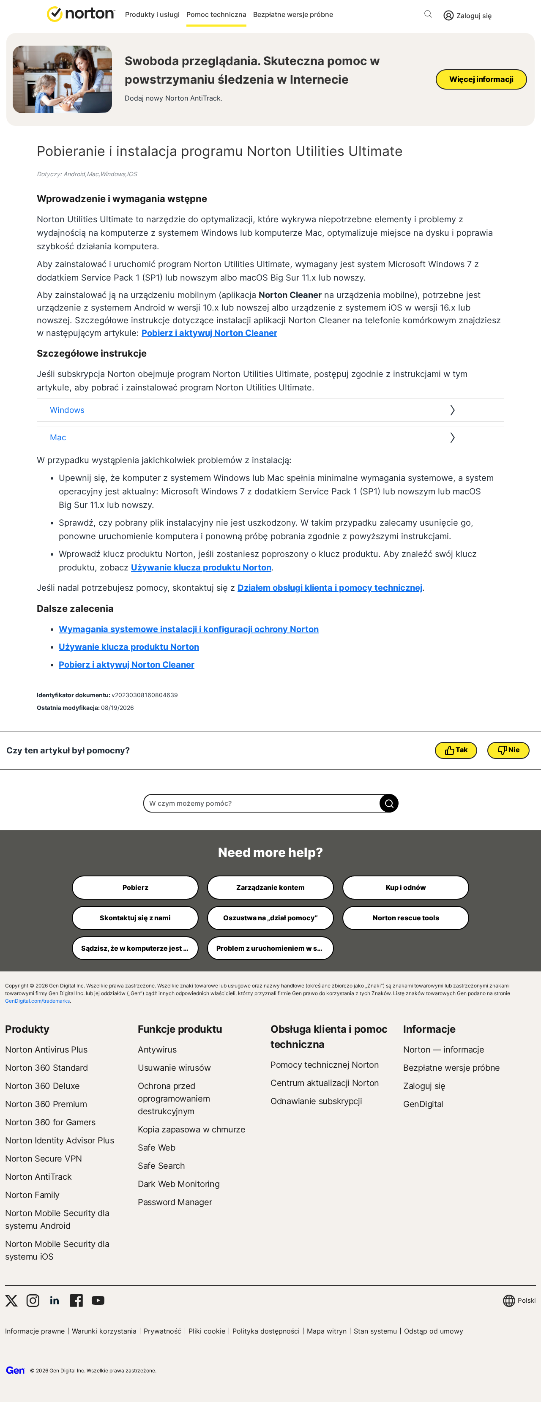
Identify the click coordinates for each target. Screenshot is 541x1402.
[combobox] (270, 803)
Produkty (27, 1029)
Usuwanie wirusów (174, 1068)
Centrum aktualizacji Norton (324, 1083)
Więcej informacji (481, 79)
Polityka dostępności (266, 1331)
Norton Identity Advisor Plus (59, 1140)
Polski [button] (527, 1300)
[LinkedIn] (54, 1300)
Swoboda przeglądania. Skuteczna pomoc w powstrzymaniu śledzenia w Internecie (252, 70)
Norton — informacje (443, 1050)
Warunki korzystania (104, 1331)
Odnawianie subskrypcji (316, 1101)
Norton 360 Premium (46, 1104)
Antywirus (157, 1050)
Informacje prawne (35, 1331)
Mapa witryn (327, 1331)
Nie (513, 749)
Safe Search (161, 1166)
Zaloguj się (474, 15)
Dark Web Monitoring (178, 1184)
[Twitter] (11, 1301)
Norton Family (32, 1195)
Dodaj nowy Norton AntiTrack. (173, 98)
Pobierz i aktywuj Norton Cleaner (209, 333)
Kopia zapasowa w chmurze (192, 1129)
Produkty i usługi (152, 14)
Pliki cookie (207, 1331)
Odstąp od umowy (433, 1331)
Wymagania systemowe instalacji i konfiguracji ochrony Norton (189, 629)
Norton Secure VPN (43, 1159)
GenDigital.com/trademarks (37, 1001)
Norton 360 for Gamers (50, 1122)
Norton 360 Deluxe (42, 1086)
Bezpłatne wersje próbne (293, 14)
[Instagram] (32, 1300)
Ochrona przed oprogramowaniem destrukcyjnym (174, 1098)
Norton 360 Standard (46, 1068)
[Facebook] (76, 1300)
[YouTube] (97, 1300)
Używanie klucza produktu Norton (201, 567)
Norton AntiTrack (38, 1177)
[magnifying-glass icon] (389, 803)
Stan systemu (375, 1331)
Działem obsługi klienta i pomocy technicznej (330, 588)
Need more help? (270, 852)
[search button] (430, 15)
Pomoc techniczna (216, 14)
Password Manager (175, 1202)
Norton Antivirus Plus (46, 1050)
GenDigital (423, 1104)
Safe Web (156, 1148)
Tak (461, 749)
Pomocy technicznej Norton (324, 1065)
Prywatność (162, 1331)
